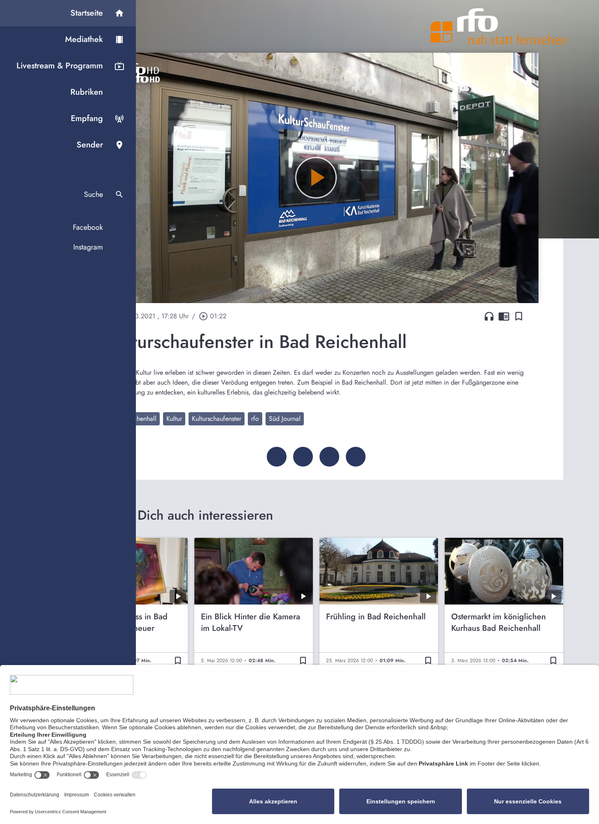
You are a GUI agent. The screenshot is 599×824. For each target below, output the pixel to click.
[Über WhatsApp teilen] (329, 457)
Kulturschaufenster (216, 418)
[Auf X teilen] (303, 457)
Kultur (174, 418)
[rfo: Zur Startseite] (498, 26)
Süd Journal (285, 418)
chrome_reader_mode (504, 316)
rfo (255, 418)
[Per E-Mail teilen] (356, 457)
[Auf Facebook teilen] (277, 457)
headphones (489, 316)
